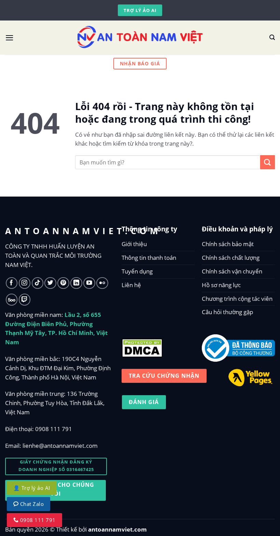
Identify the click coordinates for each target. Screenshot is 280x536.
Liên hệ (131, 285)
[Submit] (267, 162)
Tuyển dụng (137, 271)
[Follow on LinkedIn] (76, 283)
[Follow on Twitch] (25, 300)
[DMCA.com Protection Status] (142, 346)
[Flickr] (102, 283)
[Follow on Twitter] (50, 283)
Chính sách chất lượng (231, 258)
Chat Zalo (31, 503)
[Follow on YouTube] (89, 283)
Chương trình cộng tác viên (237, 299)
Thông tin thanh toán (149, 258)
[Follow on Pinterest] (63, 283)
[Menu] (9, 37)
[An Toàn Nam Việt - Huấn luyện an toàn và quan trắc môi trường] (140, 38)
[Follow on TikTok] (38, 283)
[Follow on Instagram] (25, 283)
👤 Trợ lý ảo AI (31, 487)
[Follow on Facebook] (12, 283)
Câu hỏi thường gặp (227, 312)
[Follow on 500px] (12, 300)
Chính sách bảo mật (228, 244)
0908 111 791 (53, 429)
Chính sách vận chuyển (232, 271)
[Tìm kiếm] (272, 37)
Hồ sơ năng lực (221, 285)
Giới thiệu (134, 244)
